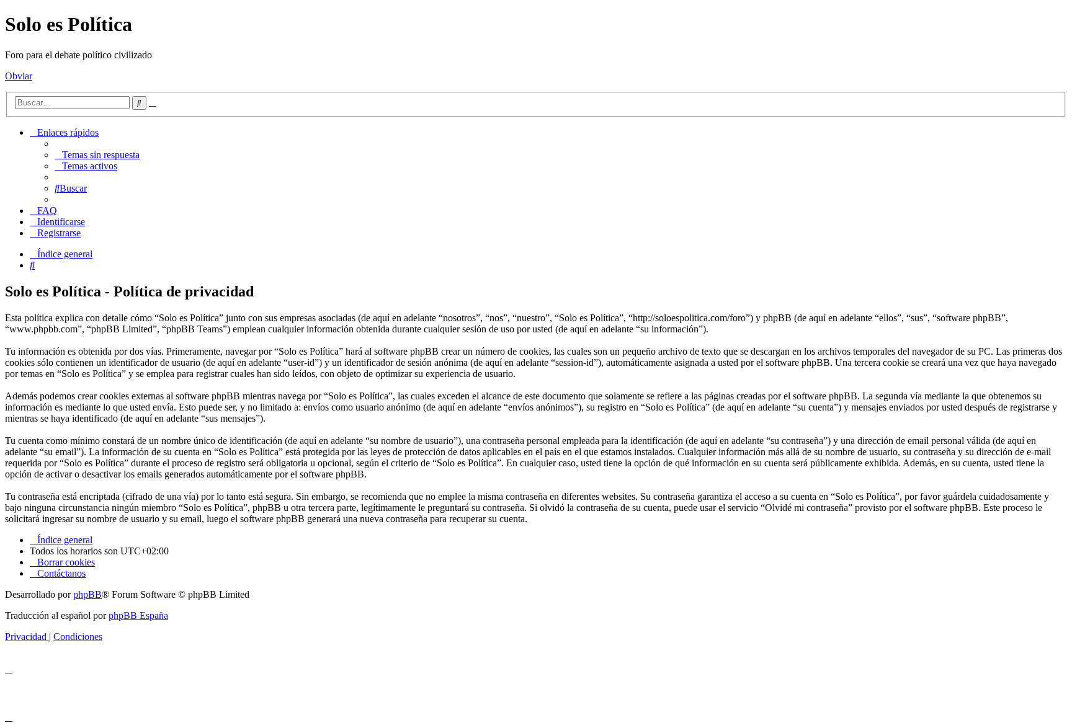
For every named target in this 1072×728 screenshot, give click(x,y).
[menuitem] (97, 154)
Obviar (18, 76)
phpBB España (138, 615)
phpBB (87, 594)
